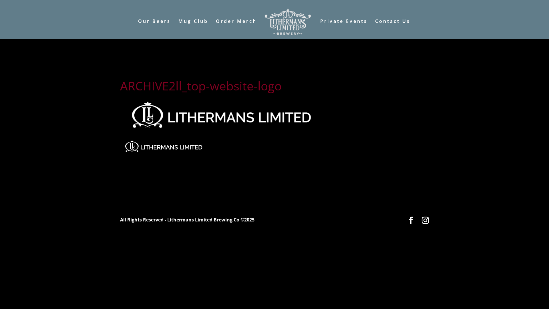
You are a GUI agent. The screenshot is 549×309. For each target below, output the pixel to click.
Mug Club (193, 21)
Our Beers (154, 21)
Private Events (343, 21)
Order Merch (236, 21)
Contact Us (392, 21)
